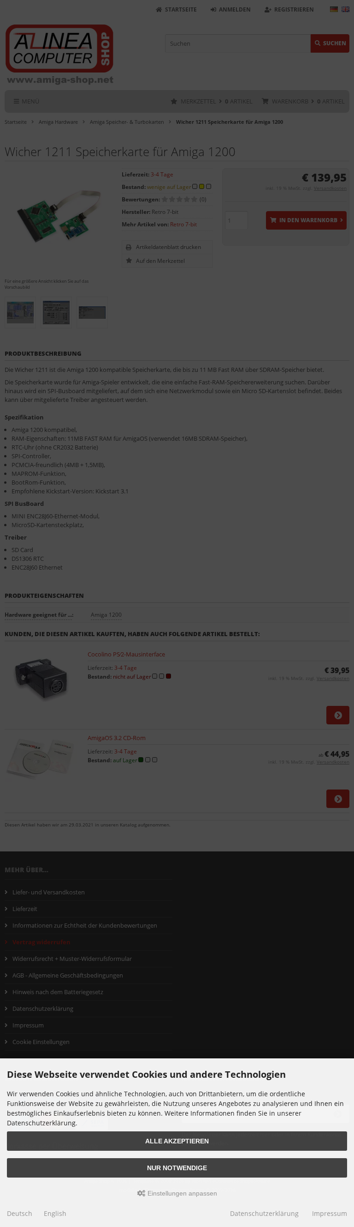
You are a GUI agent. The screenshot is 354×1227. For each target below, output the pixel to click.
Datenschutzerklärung (264, 1213)
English (55, 1213)
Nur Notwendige (177, 1168)
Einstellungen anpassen (181, 1193)
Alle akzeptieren (177, 1141)
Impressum (329, 1213)
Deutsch (19, 1213)
